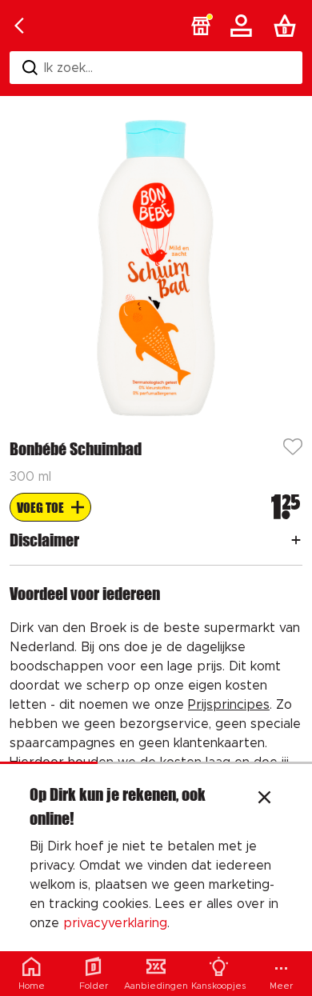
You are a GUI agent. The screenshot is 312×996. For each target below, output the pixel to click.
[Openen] (296, 540)
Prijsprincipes (229, 704)
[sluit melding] (264, 799)
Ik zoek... (68, 68)
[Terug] (19, 25)
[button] (201, 26)
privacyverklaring (115, 923)
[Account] (244, 25)
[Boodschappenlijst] (288, 25)
